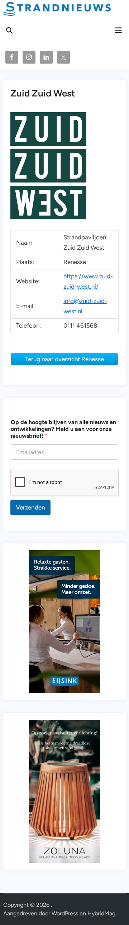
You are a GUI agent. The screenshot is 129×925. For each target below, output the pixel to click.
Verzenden (30, 507)
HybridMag (101, 913)
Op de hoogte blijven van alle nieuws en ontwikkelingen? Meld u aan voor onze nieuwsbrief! (63, 429)
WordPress (65, 913)
